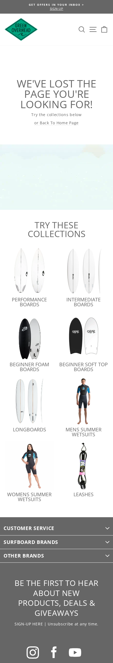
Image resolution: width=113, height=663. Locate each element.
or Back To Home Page (56, 122)
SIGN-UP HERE (29, 623)
